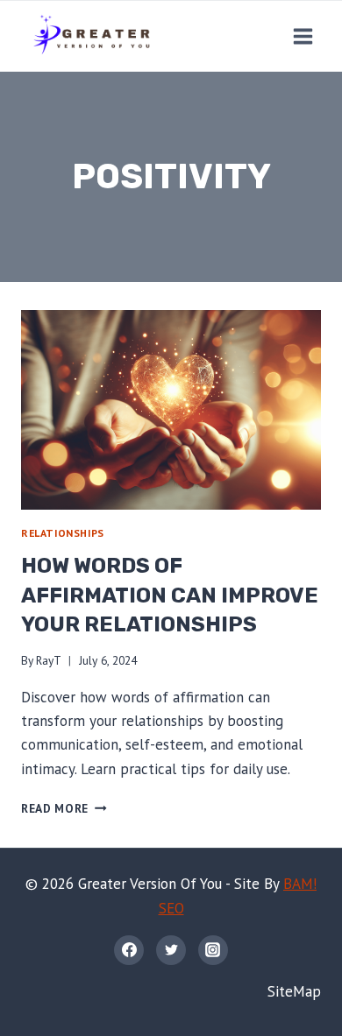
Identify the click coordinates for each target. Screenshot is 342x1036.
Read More (64, 808)
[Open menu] (302, 36)
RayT (48, 660)
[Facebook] (129, 950)
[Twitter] (171, 950)
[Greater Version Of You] (91, 35)
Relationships (62, 532)
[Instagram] (213, 950)
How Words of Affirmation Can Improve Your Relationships (169, 595)
